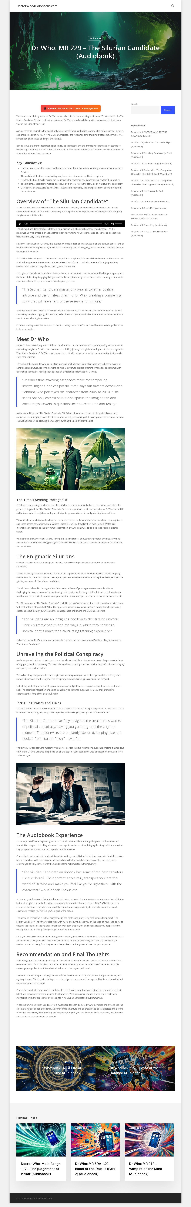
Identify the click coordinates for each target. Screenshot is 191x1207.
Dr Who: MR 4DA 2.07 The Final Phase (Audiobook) (149, 233)
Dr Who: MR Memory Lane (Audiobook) (150, 201)
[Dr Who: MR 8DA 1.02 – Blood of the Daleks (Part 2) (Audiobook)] (95, 1152)
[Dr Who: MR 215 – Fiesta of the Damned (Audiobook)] (135, 1068)
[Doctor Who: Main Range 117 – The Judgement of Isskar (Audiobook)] (41, 1152)
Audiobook (95, 38)
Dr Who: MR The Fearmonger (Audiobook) (151, 163)
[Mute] (112, 223)
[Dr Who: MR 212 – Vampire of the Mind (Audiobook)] (149, 1152)
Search (134, 103)
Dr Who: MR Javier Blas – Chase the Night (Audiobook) (151, 144)
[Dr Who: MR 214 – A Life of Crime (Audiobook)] (56, 1068)
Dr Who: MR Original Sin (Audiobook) (149, 208)
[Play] (20, 223)
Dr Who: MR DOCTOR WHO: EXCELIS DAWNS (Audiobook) (149, 134)
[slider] (119, 223)
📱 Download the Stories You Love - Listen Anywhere (71, 108)
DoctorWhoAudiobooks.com (36, 5)
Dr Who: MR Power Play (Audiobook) (149, 225)
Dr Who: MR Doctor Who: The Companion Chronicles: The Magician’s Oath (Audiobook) (152, 182)
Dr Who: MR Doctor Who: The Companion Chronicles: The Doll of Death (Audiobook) (151, 172)
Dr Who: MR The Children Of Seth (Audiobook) (147, 193)
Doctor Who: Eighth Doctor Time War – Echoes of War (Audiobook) (150, 216)
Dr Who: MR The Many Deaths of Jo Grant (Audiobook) (151, 155)
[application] (70, 223)
